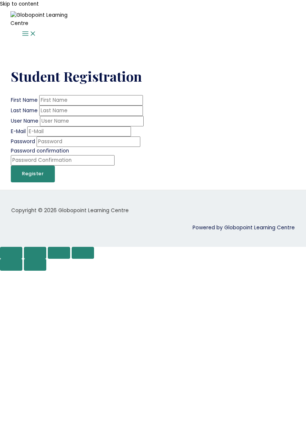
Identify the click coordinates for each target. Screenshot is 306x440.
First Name (25, 100)
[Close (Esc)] (83, 253)
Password (24, 141)
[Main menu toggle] (29, 34)
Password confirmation (40, 150)
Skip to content (19, 3)
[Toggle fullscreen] (35, 253)
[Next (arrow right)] (35, 265)
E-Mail (19, 131)
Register (33, 173)
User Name (25, 121)
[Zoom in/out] (11, 253)
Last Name (25, 110)
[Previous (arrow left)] (11, 265)
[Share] (59, 253)
